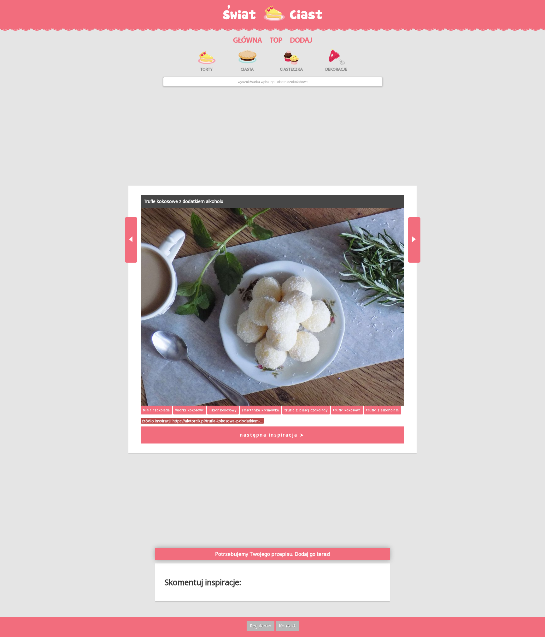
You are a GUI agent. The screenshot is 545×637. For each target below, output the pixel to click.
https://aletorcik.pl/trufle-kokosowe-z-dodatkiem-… (218, 420)
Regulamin (260, 626)
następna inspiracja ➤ (272, 435)
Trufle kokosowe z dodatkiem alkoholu (183, 201)
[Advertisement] (272, 136)
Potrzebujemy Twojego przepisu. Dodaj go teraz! (272, 554)
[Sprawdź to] (276, 39)
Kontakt (287, 626)
